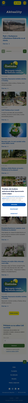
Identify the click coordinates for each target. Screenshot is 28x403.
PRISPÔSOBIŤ (14, 209)
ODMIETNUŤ (14, 213)
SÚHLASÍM (14, 204)
